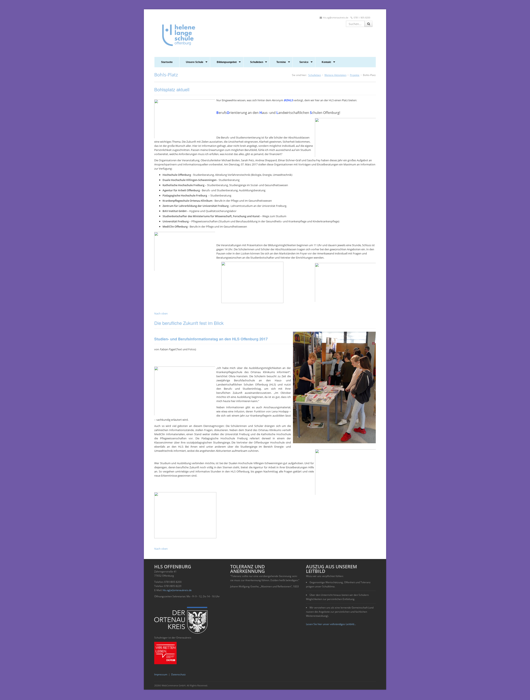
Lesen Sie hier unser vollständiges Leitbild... (331, 624)
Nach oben (161, 313)
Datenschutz (178, 674)
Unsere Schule (194, 62)
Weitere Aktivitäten (335, 75)
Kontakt (326, 62)
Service (303, 62)
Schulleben (256, 62)
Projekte (354, 75)
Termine (281, 62)
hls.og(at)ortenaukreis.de (177, 590)
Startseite (167, 62)
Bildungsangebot (227, 62)
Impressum (160, 674)
